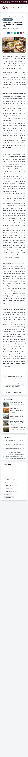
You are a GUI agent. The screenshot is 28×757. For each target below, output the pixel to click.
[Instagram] (24, 2)
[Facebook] (19, 2)
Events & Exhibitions (10, 479)
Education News (9, 476)
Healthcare (8, 488)
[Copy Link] (24, 33)
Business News (9, 473)
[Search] (21, 7)
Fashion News (8, 482)
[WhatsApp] (14, 33)
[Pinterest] (21, 33)
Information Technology (10, 491)
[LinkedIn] (26, 2)
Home (3, 15)
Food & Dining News (10, 485)
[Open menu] (25, 7)
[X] (21, 2)
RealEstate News (10, 15)
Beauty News (8, 470)
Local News (8, 494)
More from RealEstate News (15, 392)
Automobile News (9, 467)
